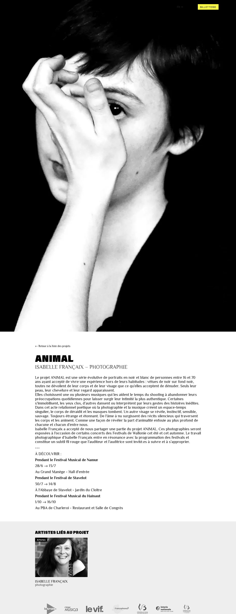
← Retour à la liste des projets (52, 346)
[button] (180, 6)
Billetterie (208, 7)
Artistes (54, 7)
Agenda (24, 7)
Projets (39, 7)
